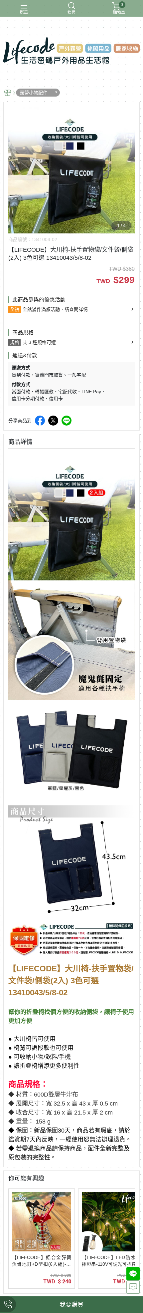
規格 (14, 342)
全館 (14, 309)
